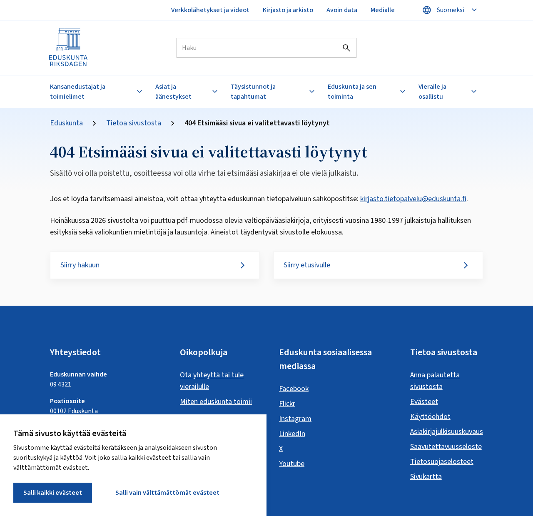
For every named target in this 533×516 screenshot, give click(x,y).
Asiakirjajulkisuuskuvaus (446, 431)
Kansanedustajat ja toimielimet (77, 91)
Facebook (294, 389)
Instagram (295, 419)
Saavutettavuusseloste (446, 446)
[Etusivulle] (69, 47)
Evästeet (424, 401)
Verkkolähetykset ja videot (210, 10)
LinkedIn (292, 434)
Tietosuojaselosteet (441, 461)
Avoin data (341, 10)
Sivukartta (426, 476)
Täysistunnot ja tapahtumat (253, 91)
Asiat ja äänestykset (173, 91)
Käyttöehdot (430, 416)
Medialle (383, 10)
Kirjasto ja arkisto (288, 10)
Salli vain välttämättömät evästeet (167, 492)
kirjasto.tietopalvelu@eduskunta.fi (413, 199)
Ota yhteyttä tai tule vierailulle (212, 381)
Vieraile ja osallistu (432, 91)
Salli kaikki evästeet (52, 492)
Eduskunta (66, 123)
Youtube (291, 464)
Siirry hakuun (80, 265)
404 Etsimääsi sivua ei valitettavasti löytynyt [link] (257, 123)
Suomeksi (450, 10)
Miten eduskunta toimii (216, 401)
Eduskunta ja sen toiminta (352, 91)
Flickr (287, 404)
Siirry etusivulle (307, 265)
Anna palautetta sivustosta (435, 381)
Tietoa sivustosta (133, 123)
